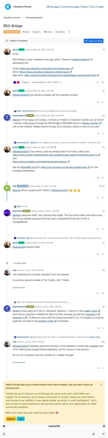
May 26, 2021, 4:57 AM (43, 91)
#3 (103, 115)
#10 (103, 342)
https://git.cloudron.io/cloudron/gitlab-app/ (64, 167)
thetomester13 (19, 115)
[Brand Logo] (7, 6)
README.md (28, 167)
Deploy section (90, 123)
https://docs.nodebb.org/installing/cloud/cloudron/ (40, 161)
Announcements (13, 32)
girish (15, 49)
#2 (103, 91)
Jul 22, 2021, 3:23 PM (34, 342)
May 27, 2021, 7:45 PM (49, 211)
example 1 (91, 314)
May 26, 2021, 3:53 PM (43, 147)
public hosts (90, 310)
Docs (92, 6)
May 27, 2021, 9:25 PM (43, 243)
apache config (46, 321)
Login (20, 419)
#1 (104, 49)
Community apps (70, 6)
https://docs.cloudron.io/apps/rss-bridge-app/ (44, 71)
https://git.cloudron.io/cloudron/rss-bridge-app (45, 68)
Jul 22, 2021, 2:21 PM (52, 306)
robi (14, 270)
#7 (104, 243)
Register (11, 419)
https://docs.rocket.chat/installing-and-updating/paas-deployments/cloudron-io (55, 154)
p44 (14, 186)
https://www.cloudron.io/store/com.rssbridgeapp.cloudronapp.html (60, 75)
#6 (103, 211)
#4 (103, 147)
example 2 (18, 317)
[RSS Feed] (69, 31)
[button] (4, 434)
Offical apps (52, 6)
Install (100, 6)
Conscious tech (19, 287)
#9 (103, 306)
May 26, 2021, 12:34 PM (53, 115)
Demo (84, 6)
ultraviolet (17, 211)
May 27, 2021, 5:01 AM (46, 186)
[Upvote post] (97, 82)
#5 (103, 186)
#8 (103, 270)
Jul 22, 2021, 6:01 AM (34, 270)
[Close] (101, 385)
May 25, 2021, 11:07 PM (43, 49)
